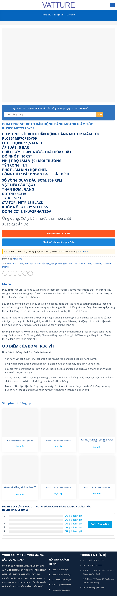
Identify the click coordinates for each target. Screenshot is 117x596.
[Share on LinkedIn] (30, 273)
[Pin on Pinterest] (25, 273)
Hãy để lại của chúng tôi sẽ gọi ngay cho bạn (50, 108)
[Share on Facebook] (10, 273)
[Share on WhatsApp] (4, 273)
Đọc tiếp (20, 446)
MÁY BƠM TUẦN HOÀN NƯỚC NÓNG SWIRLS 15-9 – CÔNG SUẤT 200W (97, 441)
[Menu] (4, 4)
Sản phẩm (58, 14)
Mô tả (6, 284)
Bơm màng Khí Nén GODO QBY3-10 (20, 441)
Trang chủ (46, 14)
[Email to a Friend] (20, 273)
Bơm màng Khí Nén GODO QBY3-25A (97, 488)
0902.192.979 (82, 251)
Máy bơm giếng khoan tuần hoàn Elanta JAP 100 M (20, 488)
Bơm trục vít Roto (15, 263)
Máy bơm (70, 14)
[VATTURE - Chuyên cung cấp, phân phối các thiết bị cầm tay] (58, 5)
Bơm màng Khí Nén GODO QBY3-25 (58, 488)
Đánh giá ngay (99, 524)
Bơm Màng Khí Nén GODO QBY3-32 (58, 441)
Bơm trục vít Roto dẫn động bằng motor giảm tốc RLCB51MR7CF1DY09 (58, 263)
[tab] (6, 284)
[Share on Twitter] (15, 273)
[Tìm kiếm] (112, 5)
